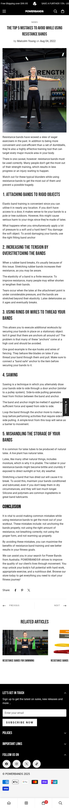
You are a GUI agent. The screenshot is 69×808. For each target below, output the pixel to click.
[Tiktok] (37, 764)
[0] (62, 11)
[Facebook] (15, 590)
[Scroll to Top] (63, 790)
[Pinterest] (22, 590)
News (34, 22)
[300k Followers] (7, 764)
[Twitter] (29, 590)
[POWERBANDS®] (34, 11)
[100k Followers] (17, 764)
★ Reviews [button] (65, 407)
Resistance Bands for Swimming (18, 660)
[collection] (26, 803)
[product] (9, 803)
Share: (6, 590)
